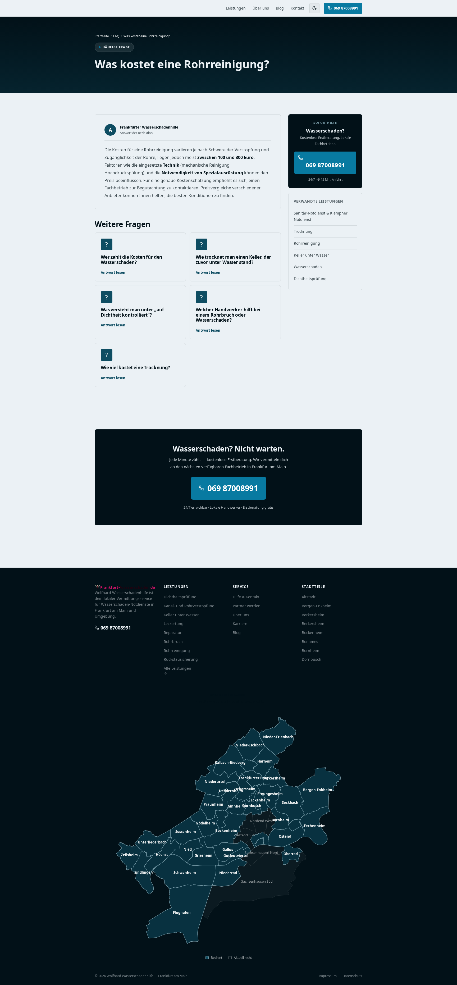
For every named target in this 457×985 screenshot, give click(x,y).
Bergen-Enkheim (316, 605)
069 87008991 (346, 8)
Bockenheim (312, 632)
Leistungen (236, 8)
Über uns (261, 8)
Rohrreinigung (307, 243)
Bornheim (310, 650)
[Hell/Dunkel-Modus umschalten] (314, 8)
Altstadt (309, 596)
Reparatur (173, 632)
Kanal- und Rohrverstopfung (189, 605)
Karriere (240, 623)
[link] (259, 842)
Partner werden (247, 605)
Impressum (328, 975)
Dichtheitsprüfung (310, 278)
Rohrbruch (173, 641)
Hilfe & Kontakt (246, 596)
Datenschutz (352, 975)
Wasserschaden (308, 266)
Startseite (102, 36)
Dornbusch (311, 659)
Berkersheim (313, 614)
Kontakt (297, 8)
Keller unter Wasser (311, 255)
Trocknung (303, 231)
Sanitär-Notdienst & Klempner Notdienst (321, 216)
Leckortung (174, 623)
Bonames (310, 641)
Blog (280, 8)
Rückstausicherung (181, 659)
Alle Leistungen (177, 668)
